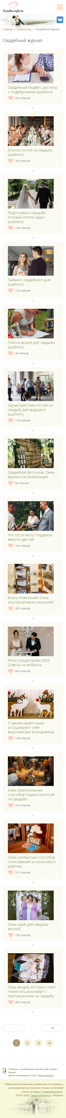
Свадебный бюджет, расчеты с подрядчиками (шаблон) (32, 89)
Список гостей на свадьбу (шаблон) (30, 152)
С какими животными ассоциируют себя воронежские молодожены (31, 727)
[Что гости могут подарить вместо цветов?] (31, 516)
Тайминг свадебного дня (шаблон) (29, 282)
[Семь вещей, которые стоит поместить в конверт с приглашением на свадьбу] (31, 968)
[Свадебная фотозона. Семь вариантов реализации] (31, 453)
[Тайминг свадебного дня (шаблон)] (31, 261)
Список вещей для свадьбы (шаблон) (31, 344)
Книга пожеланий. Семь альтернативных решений (30, 600)
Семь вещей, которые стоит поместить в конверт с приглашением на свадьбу (32, 991)
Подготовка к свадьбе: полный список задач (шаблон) (27, 217)
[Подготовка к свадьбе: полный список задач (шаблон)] (31, 194)
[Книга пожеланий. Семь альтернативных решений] (31, 578)
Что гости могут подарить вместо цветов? (30, 537)
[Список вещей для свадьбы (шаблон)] (31, 323)
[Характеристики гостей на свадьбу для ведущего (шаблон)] (31, 386)
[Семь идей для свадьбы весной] (31, 905)
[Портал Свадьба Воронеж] (13, 7)
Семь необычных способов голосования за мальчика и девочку (32, 862)
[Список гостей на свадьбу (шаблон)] (31, 131)
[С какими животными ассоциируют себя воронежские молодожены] (31, 704)
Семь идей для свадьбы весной (28, 926)
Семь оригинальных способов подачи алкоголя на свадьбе (31, 794)
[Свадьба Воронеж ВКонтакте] (60, 19)
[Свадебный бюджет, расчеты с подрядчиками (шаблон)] (31, 68)
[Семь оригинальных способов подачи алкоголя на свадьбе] (31, 771)
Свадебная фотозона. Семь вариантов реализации (31, 474)
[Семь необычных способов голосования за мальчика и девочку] (31, 838)
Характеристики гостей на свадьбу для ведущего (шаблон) (30, 410)
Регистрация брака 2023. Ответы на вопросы (29, 662)
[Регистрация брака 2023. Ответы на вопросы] (31, 641)
